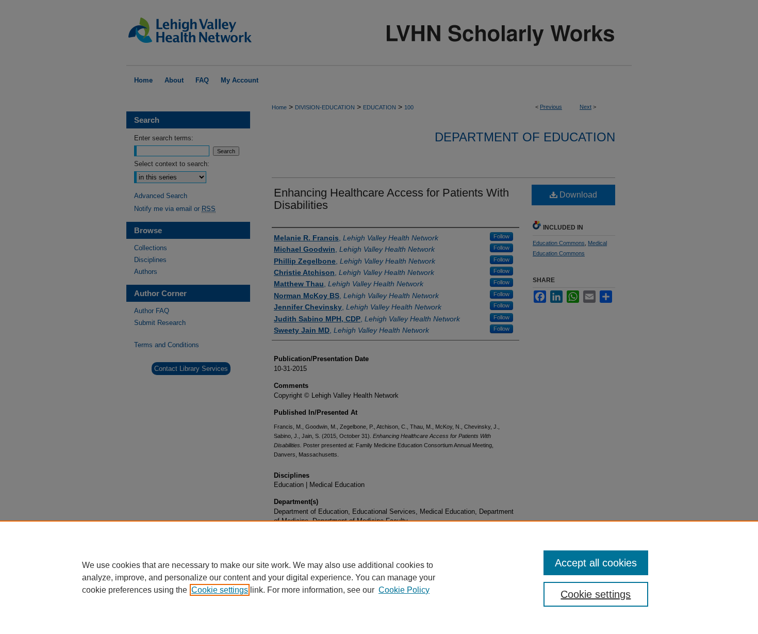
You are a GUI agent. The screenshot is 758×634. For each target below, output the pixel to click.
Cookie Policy (404, 590)
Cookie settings (219, 590)
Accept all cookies (596, 562)
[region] (379, 577)
